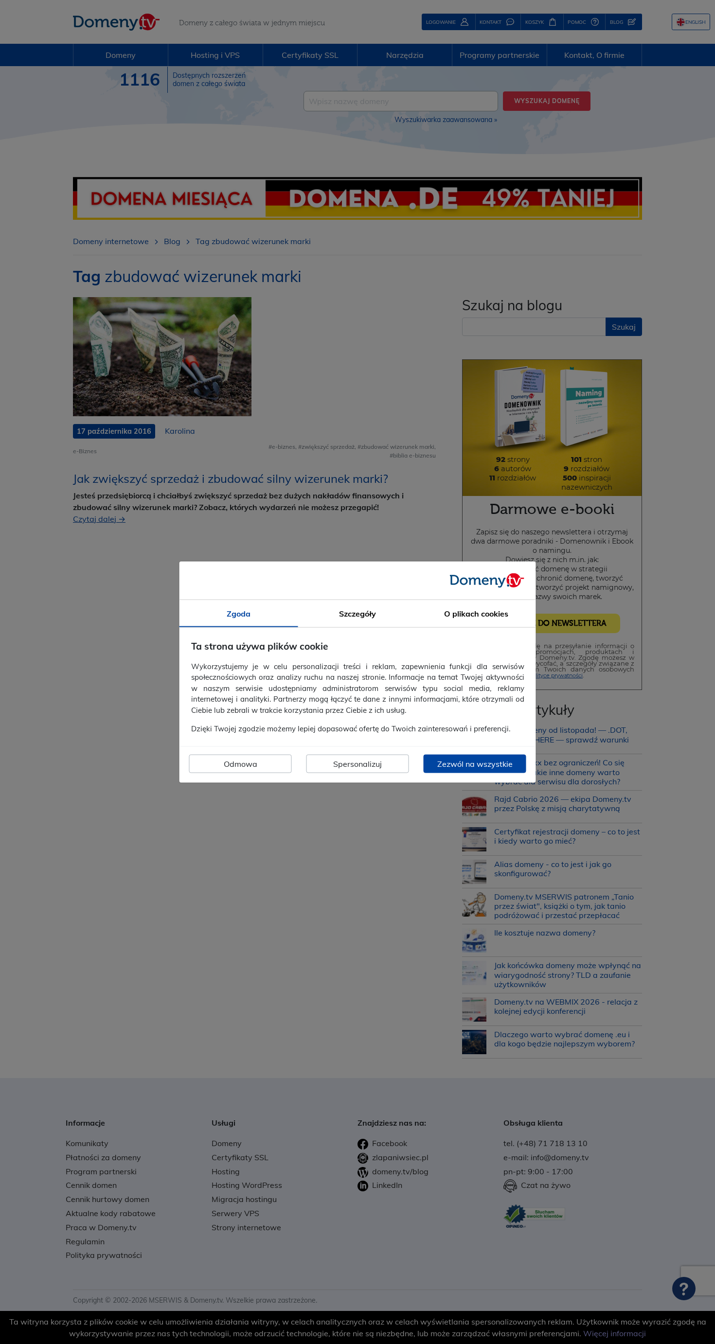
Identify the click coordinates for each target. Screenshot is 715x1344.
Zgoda (238, 614)
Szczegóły (357, 614)
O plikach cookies (476, 614)
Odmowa (240, 763)
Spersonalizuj (357, 763)
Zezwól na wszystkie (475, 763)
